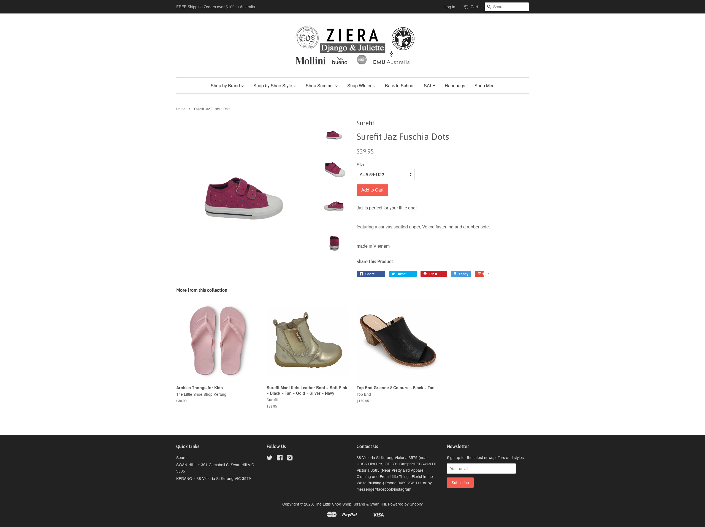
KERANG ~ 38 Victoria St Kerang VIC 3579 (213, 478)
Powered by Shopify (405, 504)
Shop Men (484, 85)
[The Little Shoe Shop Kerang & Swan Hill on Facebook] (279, 458)
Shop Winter (360, 85)
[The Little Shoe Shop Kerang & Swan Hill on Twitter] (270, 458)
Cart (474, 6)
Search (182, 457)
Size (361, 164)
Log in (449, 6)
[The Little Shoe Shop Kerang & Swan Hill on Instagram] (290, 458)
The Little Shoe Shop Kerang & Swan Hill (350, 504)
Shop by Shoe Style (273, 85)
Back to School (399, 85)
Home (180, 108)
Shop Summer (320, 85)
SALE (429, 85)
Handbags (455, 85)
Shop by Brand (226, 85)
